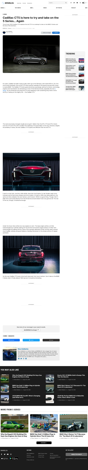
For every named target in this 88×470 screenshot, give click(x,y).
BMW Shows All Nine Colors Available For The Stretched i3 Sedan (72, 75)
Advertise (19, 3)
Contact (24, 3)
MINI (86, 7)
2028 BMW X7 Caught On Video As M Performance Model (71, 82)
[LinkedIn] (26, 358)
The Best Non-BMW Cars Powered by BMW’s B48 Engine (71, 88)
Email (51, 340)
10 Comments (56, 32)
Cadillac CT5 (11, 335)
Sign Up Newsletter (54, 455)
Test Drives (18, 7)
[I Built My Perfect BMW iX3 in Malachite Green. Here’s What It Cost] (50, 395)
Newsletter (29, 3)
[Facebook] (71, 2)
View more (43, 442)
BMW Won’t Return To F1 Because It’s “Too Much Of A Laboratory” (71, 386)
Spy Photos (59, 7)
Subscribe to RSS (30, 457)
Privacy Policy (41, 457)
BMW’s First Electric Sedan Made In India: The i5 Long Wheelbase (71, 60)
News (31, 7)
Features (9, 28)
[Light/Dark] (83, 2)
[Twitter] (74, 2)
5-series (5, 335)
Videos (45, 7)
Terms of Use (41, 455)
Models (2, 7)
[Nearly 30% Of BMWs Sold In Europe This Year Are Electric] (50, 375)
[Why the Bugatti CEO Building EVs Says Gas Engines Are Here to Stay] (5, 375)
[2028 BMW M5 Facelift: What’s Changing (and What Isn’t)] (5, 395)
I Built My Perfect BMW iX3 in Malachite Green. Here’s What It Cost (70, 396)
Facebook (11, 340)
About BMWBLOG (30, 453)
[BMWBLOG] (11, 450)
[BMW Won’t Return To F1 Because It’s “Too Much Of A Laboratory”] (50, 385)
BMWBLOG (5, 28)
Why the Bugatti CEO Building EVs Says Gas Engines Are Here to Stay (27, 376)
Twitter (31, 340)
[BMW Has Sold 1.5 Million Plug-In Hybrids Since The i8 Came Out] (5, 385)
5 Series (5, 14)
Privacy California (30, 459)
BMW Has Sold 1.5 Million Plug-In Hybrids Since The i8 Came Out (26, 386)
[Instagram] (80, 2)
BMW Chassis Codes (42, 453)
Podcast (73, 7)
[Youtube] (77, 2)
